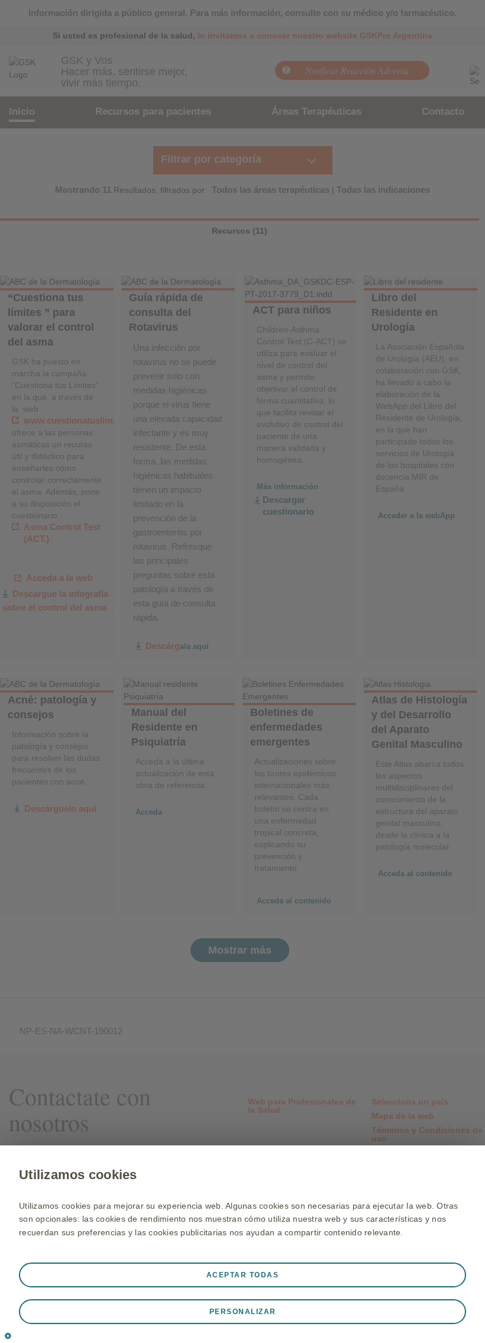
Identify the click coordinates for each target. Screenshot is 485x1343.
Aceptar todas (242, 1275)
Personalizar (242, 1312)
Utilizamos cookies (78, 1174)
